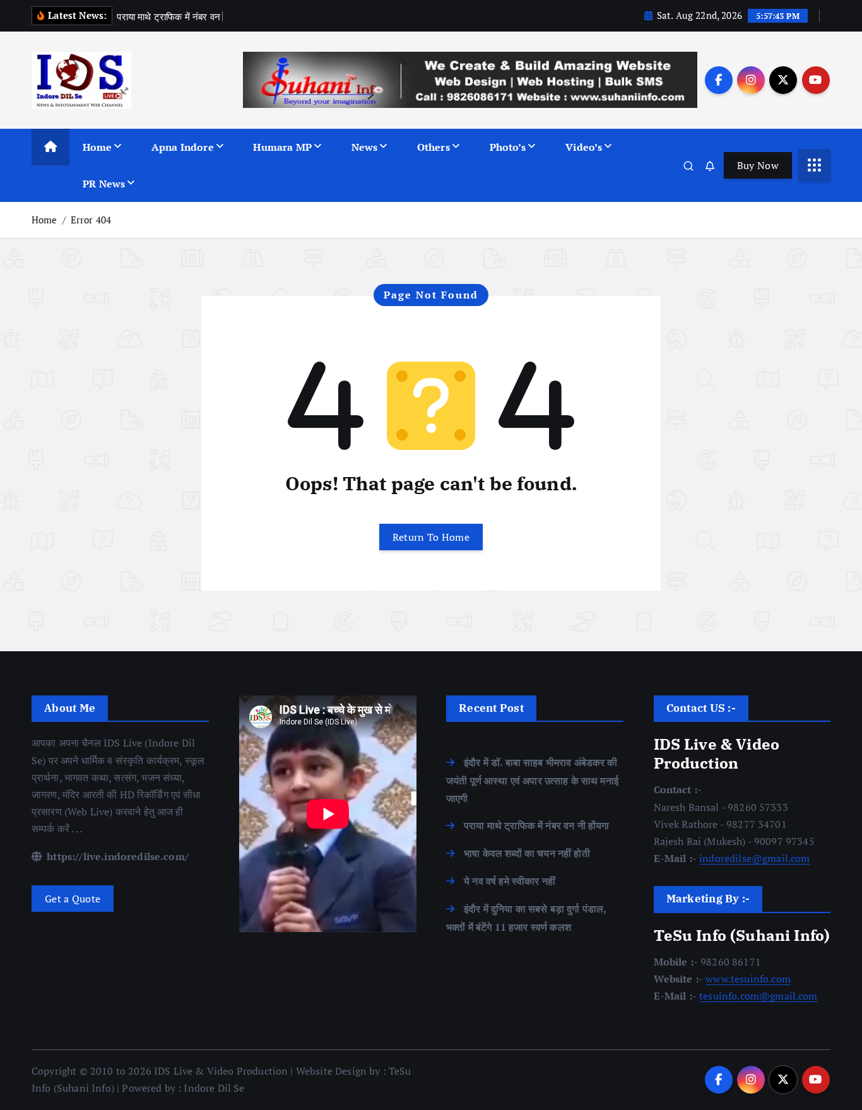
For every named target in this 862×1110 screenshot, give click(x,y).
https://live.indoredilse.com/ (116, 856)
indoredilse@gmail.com (754, 858)
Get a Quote (72, 899)
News (364, 147)
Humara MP (282, 147)
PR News (104, 184)
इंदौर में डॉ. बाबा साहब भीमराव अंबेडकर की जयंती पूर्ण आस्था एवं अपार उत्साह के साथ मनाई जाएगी (532, 780)
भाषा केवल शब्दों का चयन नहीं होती (527, 853)
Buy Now (758, 165)
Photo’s (508, 147)
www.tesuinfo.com (748, 979)
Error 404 (91, 219)
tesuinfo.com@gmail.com (758, 996)
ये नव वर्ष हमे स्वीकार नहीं (509, 881)
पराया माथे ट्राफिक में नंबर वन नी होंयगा (536, 825)
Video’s (583, 147)
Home (97, 147)
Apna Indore (182, 147)
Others (433, 147)
